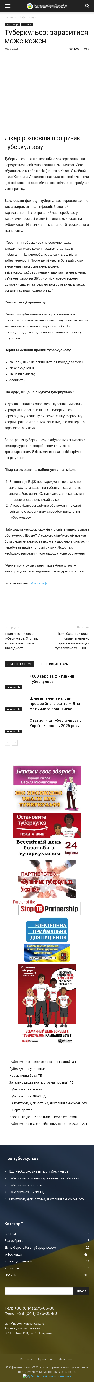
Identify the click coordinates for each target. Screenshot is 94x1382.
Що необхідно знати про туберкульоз (38, 1171)
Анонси (10, 1233)
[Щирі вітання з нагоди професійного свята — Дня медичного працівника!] (16, 704)
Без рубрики (14, 1240)
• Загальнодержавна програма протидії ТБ (40, 1082)
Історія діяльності (18, 1261)
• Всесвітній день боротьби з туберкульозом (42, 1117)
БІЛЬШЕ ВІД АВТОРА (52, 664)
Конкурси (12, 1268)
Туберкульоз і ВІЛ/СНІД (27, 1192)
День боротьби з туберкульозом (30, 1247)
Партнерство (22, 1110)
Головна (10, 17)
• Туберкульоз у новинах (26, 1068)
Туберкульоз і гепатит (26, 1185)
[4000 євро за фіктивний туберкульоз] (16, 682)
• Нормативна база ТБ (24, 1075)
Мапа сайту (66, 1359)
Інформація (28, 17)
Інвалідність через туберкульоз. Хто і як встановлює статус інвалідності (21, 641)
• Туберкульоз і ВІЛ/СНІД (26, 1096)
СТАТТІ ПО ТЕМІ (19, 664)
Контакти (26, 1359)
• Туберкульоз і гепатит (25, 1089)
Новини (26, 24)
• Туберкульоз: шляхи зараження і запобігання (43, 1061)
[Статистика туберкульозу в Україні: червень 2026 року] (16, 726)
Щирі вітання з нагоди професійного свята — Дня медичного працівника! (55, 703)
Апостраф (39, 583)
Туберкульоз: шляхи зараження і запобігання (44, 1178)
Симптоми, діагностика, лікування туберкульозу (49, 1103)
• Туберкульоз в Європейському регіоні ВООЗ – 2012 (48, 1124)
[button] (87, 6)
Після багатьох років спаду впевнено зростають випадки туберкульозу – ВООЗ (72, 641)
